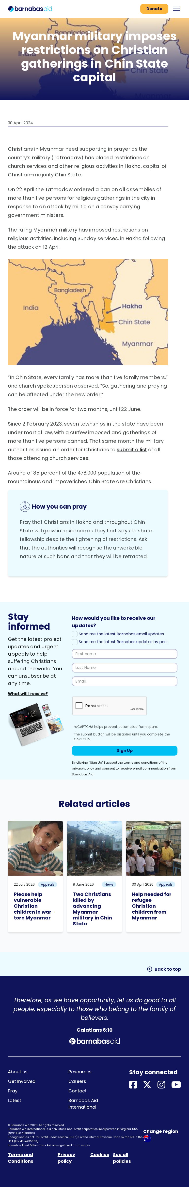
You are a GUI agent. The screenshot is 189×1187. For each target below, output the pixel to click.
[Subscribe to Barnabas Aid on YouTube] (176, 1085)
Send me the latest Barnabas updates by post (123, 642)
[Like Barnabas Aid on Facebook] (133, 1085)
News (109, 884)
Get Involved (21, 1081)
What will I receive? (28, 694)
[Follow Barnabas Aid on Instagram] (161, 1085)
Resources (80, 1072)
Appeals (47, 884)
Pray (12, 1091)
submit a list (132, 449)
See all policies (122, 1157)
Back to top (164, 969)
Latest (14, 1100)
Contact (77, 1091)
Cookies (99, 1154)
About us (18, 1072)
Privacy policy (66, 1157)
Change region (160, 1131)
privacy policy (83, 768)
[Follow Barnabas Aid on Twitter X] (147, 1085)
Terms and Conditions (20, 1157)
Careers (77, 1081)
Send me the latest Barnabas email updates (121, 634)
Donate (154, 9)
